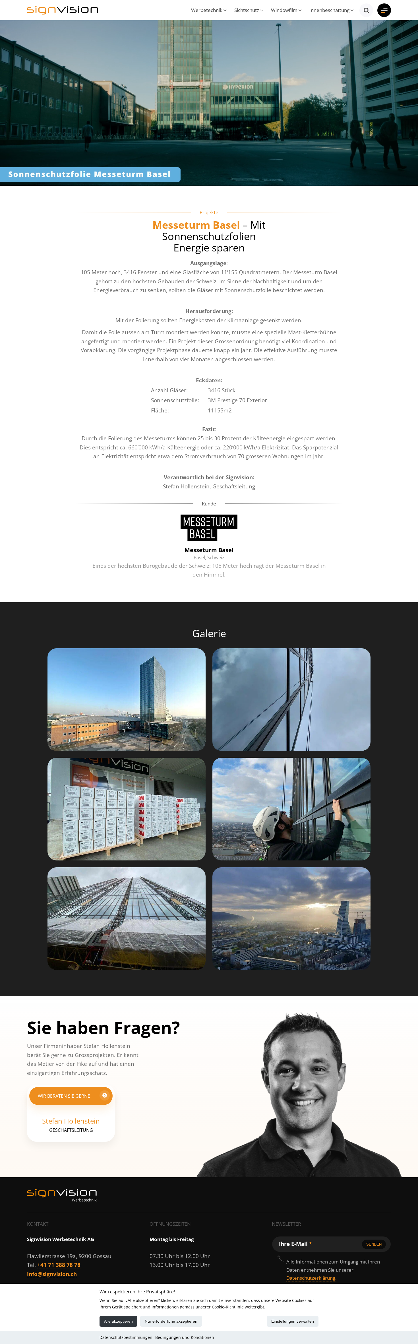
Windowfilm (284, 10)
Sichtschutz (246, 10)
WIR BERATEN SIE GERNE (64, 1096)
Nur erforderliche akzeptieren (171, 1321)
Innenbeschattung (329, 10)
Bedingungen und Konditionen (184, 1337)
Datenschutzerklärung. (311, 1278)
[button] (207, 10)
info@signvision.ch (52, 1274)
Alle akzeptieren (118, 1321)
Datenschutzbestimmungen (126, 1337)
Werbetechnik (206, 10)
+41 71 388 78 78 (58, 1265)
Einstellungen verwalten (292, 1321)
